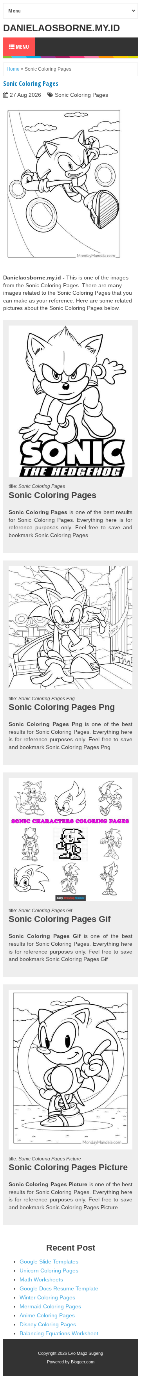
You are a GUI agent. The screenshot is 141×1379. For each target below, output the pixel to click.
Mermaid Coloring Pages (50, 1306)
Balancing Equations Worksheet (59, 1333)
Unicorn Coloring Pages (49, 1270)
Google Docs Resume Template (59, 1288)
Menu (21, 46)
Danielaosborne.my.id (61, 28)
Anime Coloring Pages (47, 1315)
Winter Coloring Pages (47, 1297)
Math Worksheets (41, 1279)
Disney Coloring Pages (48, 1324)
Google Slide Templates (49, 1261)
